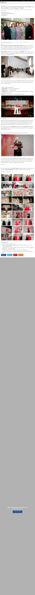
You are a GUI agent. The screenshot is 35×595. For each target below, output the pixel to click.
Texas (32, 0)
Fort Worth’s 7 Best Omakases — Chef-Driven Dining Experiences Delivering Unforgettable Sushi (17, 252)
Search (28, 0)
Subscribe (23, 0)
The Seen (5, 5)
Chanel (11, 123)
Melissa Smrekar (4, 12)
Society (2, 5)
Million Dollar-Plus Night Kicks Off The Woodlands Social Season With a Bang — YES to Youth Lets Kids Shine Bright (17, 246)
